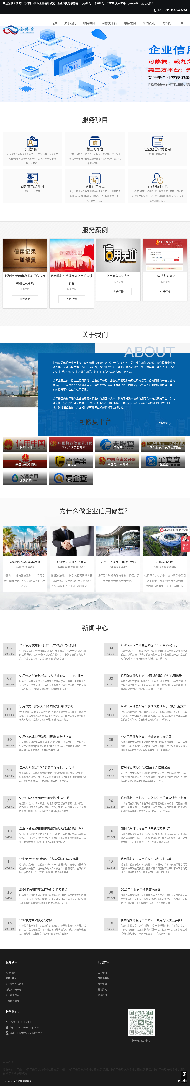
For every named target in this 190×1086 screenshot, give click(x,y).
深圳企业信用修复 (113, 1069)
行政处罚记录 (12, 1001)
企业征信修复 (12, 995)
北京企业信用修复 (48, 1069)
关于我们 (70, 23)
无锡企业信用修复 (156, 1069)
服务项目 (89, 23)
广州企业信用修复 (70, 1069)
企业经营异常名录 (14, 984)
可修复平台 (109, 23)
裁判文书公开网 (13, 989)
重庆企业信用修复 (16, 1073)
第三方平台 (11, 978)
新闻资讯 (149, 23)
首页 (54, 23)
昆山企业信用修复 (27, 1069)
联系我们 (168, 23)
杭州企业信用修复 (91, 1069)
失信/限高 (10, 973)
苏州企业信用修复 (134, 1069)
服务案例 (130, 23)
